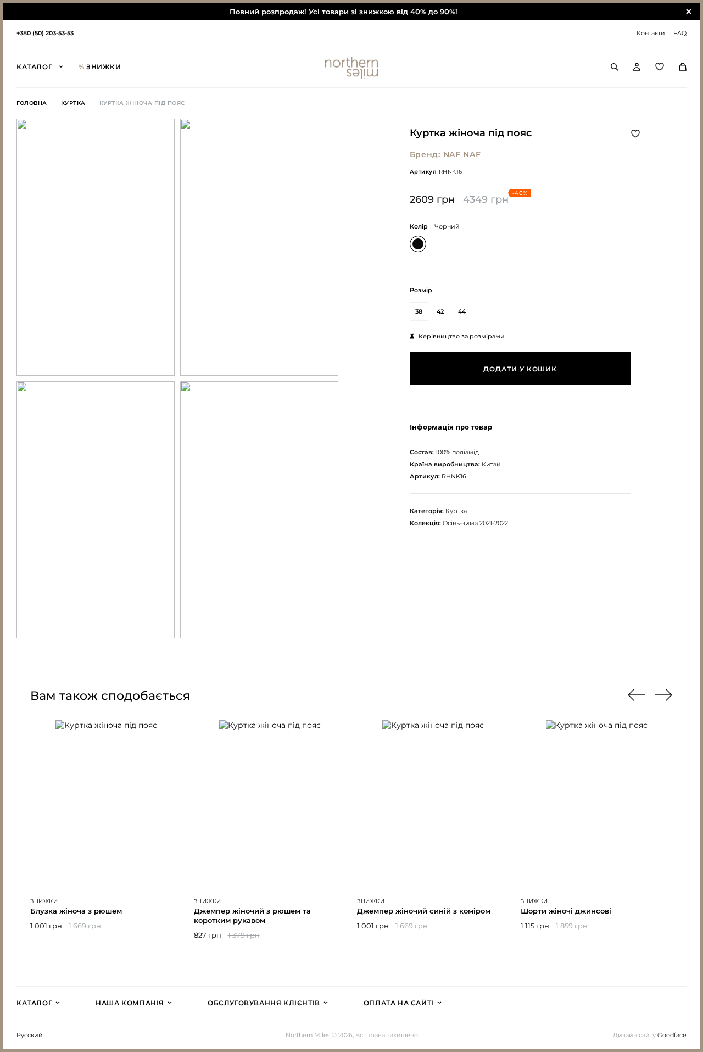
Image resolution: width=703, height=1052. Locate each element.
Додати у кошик (520, 369)
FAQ (680, 33)
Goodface (672, 1035)
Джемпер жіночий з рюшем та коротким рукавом (252, 915)
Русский (29, 1035)
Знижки (100, 67)
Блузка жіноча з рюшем (76, 910)
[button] (664, 695)
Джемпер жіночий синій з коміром (423, 910)
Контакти (651, 33)
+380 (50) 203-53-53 (45, 33)
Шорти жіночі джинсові (566, 910)
